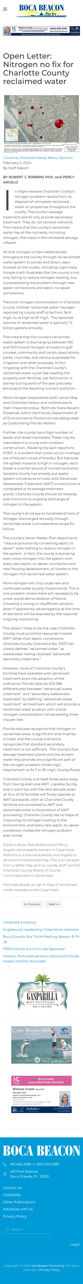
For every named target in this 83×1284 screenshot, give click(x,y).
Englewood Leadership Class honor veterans (40, 930)
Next (52, 904)
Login (75, 1244)
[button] (5, 9)
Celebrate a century (19, 922)
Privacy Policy (15, 1216)
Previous (34, 904)
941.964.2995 (20, 1164)
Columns (10, 158)
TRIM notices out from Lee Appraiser (34, 949)
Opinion (66, 158)
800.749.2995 (48, 1164)
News (52, 158)
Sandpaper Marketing (47, 1265)
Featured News (33, 158)
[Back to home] (41, 9)
